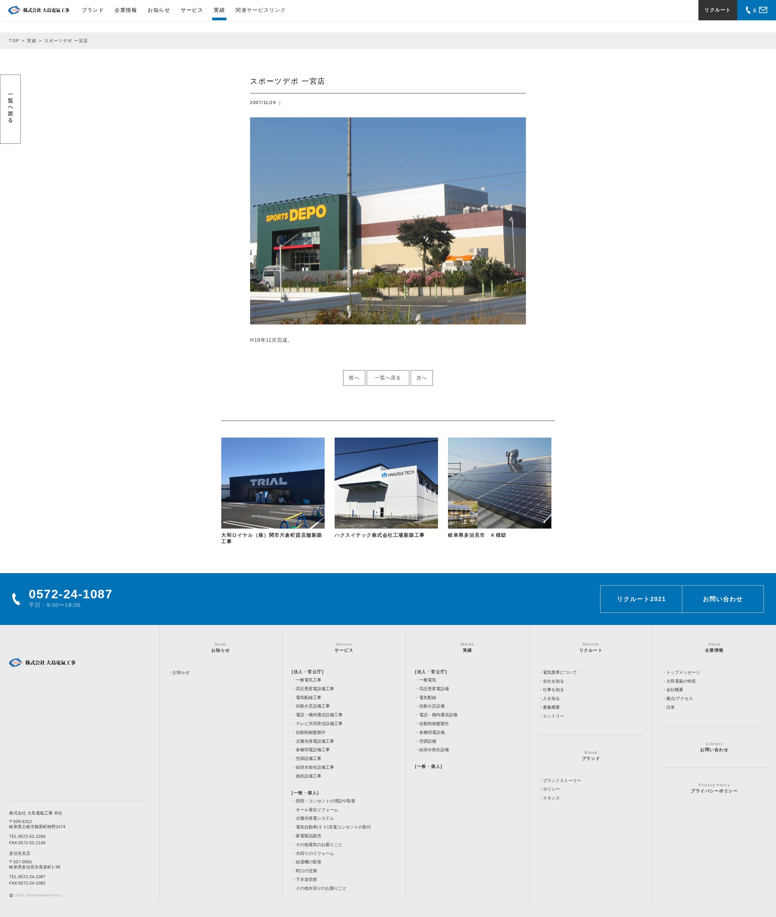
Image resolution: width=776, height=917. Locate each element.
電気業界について (560, 672)
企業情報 (126, 10)
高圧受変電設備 (434, 688)
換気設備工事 (308, 776)
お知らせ (159, 10)
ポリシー (551, 789)
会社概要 (674, 689)
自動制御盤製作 (311, 732)
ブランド (93, 10)
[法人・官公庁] (308, 671)
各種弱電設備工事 (313, 749)
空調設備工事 (308, 758)
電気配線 (427, 697)
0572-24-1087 (31, 876)
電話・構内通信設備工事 (319, 714)
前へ (354, 377)
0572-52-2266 (31, 836)
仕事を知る (553, 689)
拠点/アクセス (679, 698)
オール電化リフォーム (317, 809)
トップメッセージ (683, 672)
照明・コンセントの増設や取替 (325, 800)
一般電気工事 (308, 679)
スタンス (551, 797)
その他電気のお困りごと (319, 844)
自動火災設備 (432, 706)
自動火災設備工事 (313, 706)
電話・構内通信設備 (438, 714)
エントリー (553, 716)
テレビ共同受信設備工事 (319, 723)
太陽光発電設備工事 (315, 741)
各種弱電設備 (432, 732)
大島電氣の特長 (681, 681)
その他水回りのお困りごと (321, 888)
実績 (219, 10)
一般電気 (427, 679)
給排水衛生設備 (434, 749)
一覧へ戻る (388, 377)
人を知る (551, 698)
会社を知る (553, 681)
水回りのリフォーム (315, 853)
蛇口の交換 (306, 870)
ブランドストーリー (562, 780)
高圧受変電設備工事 (315, 688)
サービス (192, 10)
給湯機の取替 (308, 861)
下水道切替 (306, 879)
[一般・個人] (305, 792)
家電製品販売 (308, 835)
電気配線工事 (308, 697)
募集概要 (551, 707)
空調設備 (427, 741)
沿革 (670, 707)
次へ (421, 377)
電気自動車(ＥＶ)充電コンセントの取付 (333, 827)
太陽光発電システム (315, 818)
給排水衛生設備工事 (315, 767)
